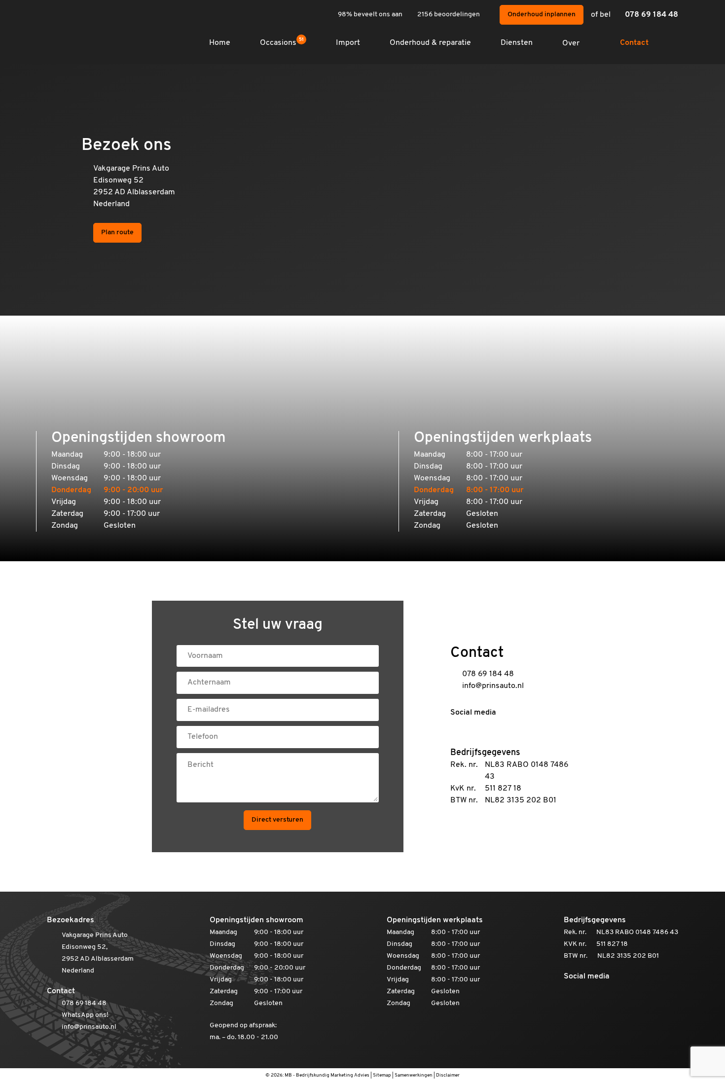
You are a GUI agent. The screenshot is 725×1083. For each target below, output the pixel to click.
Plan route (117, 232)
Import (348, 43)
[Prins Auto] (71, 24)
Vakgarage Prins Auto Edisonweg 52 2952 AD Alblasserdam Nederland (134, 186)
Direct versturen (277, 820)
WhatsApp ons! (85, 1015)
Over (571, 43)
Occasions (282, 42)
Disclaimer (448, 1075)
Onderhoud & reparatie (430, 43)
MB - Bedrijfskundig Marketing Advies (327, 1075)
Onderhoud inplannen (542, 14)
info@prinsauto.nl (493, 686)
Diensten (517, 43)
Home (219, 43)
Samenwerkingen (414, 1075)
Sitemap (382, 1075)
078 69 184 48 (651, 15)
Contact (634, 43)
